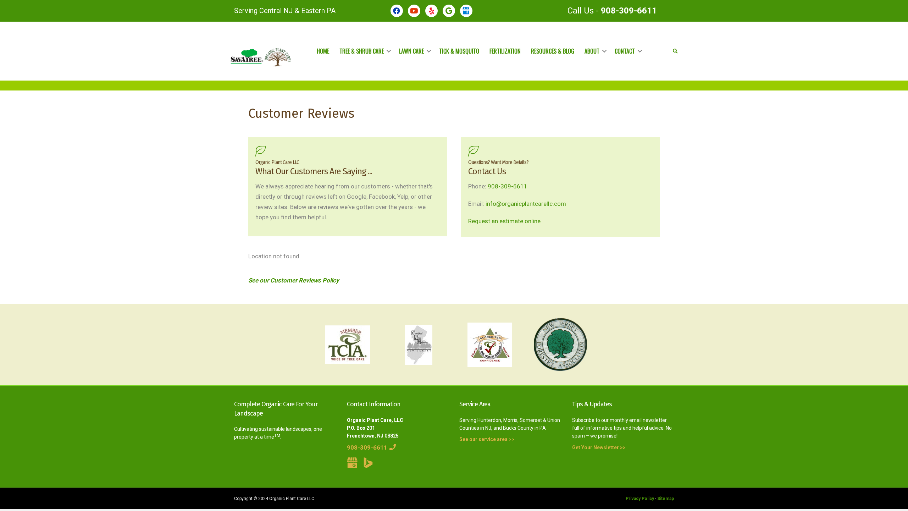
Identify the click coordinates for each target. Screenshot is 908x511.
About (592, 51)
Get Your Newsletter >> (599, 447)
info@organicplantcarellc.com (526, 203)
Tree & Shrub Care (361, 51)
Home (323, 51)
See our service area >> (486, 439)
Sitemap (665, 498)
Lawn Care (411, 51)
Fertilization (505, 51)
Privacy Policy (640, 498)
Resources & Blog (552, 51)
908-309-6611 (629, 11)
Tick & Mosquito (459, 51)
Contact (625, 51)
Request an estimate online (504, 221)
